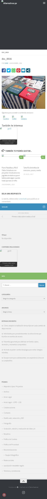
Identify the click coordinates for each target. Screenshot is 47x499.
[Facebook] (6, 118)
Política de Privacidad (11, 444)
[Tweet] (9, 70)
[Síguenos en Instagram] (44, 206)
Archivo (6, 392)
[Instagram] (24, 118)
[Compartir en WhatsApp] (14, 70)
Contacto (7, 413)
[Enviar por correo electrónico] (23, 70)
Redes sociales (9, 460)
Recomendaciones (10, 450)
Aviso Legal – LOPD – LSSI (12, 402)
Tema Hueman (33, 487)
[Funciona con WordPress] (17, 487)
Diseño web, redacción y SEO (14, 418)
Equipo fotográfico (12, 455)
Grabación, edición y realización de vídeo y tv (19, 429)
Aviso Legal (8, 397)
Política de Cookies (10, 439)
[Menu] (44, 3)
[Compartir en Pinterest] (18, 70)
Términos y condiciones (12, 471)
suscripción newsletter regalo (14, 466)
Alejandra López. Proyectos (13, 386)
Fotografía (7, 423)
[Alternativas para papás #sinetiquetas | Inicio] (11, 3)
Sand (6, 63)
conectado (22, 199)
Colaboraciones (9, 407)
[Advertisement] (23, 24)
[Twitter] (15, 118)
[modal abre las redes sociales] (28, 70)
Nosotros (7, 434)
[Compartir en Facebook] (4, 70)
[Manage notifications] (4, 495)
